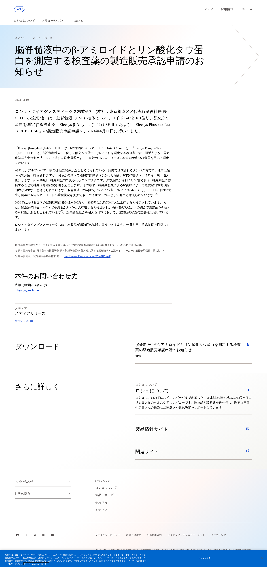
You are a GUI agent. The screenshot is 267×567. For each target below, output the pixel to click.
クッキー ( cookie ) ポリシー (36, 564)
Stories (78, 20)
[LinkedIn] (18, 535)
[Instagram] (44, 535)
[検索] (251, 9)
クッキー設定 (205, 558)
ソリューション (52, 20)
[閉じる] (262, 558)
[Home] (19, 9)
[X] (35, 535)
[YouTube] (52, 535)
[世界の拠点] (243, 9)
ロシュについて (24, 20)
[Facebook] (26, 535)
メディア (210, 9)
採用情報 (227, 9)
